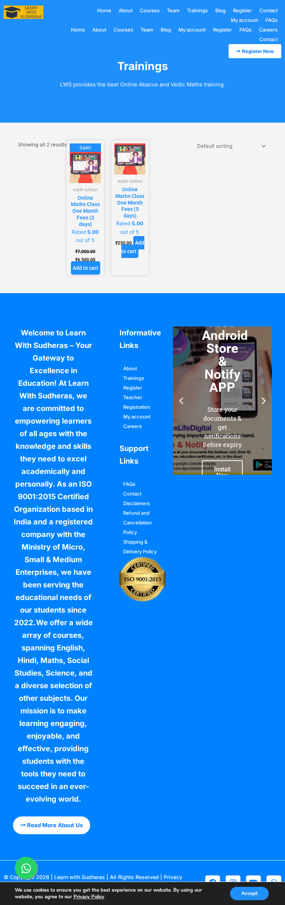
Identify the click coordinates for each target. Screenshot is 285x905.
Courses (150, 10)
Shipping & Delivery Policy (140, 546)
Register (242, 10)
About (125, 10)
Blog (220, 10)
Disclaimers (136, 503)
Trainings (197, 10)
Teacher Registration (136, 402)
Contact (268, 10)
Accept (249, 893)
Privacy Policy (88, 897)
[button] (181, 400)
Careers (268, 30)
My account (244, 20)
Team (173, 10)
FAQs (271, 20)
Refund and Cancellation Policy (137, 522)
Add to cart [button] (85, 268)
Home (104, 10)
